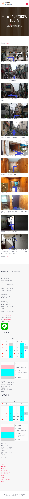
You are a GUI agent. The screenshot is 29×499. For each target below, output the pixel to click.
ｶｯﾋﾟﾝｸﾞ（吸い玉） (5, 479)
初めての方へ (4, 466)
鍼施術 (2, 475)
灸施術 (2, 477)
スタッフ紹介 (4, 471)
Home (2, 464)
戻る (8, 43)
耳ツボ (2, 481)
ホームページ (13, 24)
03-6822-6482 (7, 315)
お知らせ (3, 468)
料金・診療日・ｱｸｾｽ (6, 473)
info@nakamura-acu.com (9, 319)
